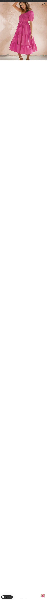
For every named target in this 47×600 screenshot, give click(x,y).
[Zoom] (23, 31)
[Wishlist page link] (37, 4)
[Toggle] (40, 596)
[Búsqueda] (42, 4)
